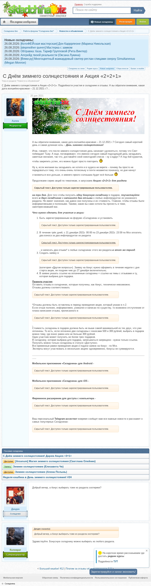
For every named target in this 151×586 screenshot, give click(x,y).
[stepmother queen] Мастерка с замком (46, 47)
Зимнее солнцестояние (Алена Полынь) (41, 472)
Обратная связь (50, 578)
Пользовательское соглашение (111, 578)
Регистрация (125, 22)
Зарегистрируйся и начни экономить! (113, 571)
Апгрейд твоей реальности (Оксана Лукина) (50, 55)
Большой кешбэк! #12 (52, 568)
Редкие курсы (92, 69)
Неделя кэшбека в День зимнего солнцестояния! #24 (37, 477)
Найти (138, 10)
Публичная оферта (138, 578)
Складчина (10, 584)
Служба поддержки (92, 4)
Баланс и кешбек (137, 69)
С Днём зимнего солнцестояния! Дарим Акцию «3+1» (37, 456)
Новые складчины (107, 69)
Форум (4, 22)
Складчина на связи (77, 69)
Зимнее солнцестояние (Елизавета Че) (38, 466)
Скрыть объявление (146, 550)
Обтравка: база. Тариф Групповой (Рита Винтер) (54, 51)
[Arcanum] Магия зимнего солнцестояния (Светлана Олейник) (55, 461)
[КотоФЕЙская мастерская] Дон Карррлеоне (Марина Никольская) (66, 43)
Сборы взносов (122, 69)
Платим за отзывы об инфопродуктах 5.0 (89, 568)
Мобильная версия (13, 578)
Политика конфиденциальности (76, 578)
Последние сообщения (23, 22)
